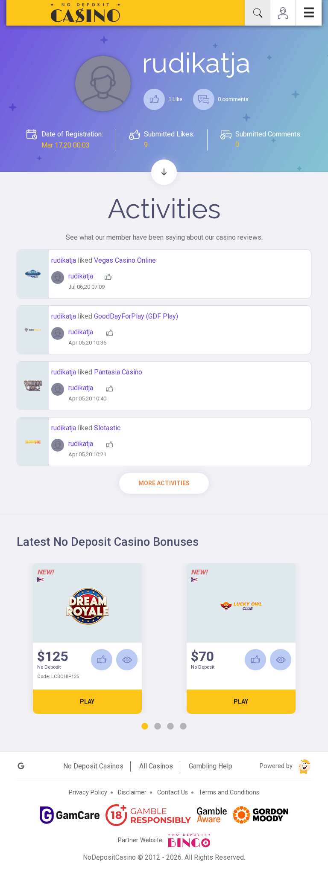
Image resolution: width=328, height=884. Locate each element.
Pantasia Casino (118, 372)
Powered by (277, 766)
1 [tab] (145, 726)
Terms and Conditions (229, 792)
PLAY (87, 701)
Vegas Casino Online (125, 260)
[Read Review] (127, 659)
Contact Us (172, 792)
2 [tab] (157, 726)
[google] (21, 766)
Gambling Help (210, 766)
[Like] (101, 659)
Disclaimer (132, 792)
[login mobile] (283, 13)
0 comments (233, 99)
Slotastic (107, 428)
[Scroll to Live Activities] (164, 172)
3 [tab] (170, 726)
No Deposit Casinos (93, 766)
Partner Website (141, 840)
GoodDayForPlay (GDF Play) (136, 316)
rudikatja (64, 260)
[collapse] (257, 13)
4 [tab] (183, 726)
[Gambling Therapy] (260, 814)
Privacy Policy (88, 792)
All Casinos (156, 766)
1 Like (174, 99)
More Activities (164, 483)
